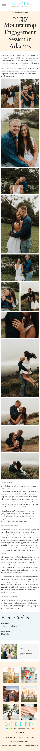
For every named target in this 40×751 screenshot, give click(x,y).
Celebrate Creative (31, 745)
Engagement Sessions (20, 13)
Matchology (6, 634)
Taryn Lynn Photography (11, 626)
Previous (22, 648)
